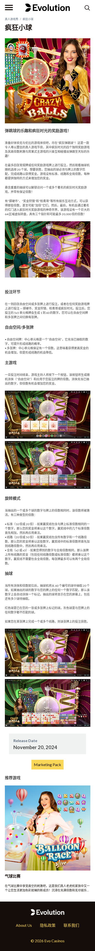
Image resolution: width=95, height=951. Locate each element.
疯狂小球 (28, 19)
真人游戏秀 (11, 19)
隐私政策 (48, 925)
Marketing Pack (47, 764)
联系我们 (71, 925)
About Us (24, 925)
